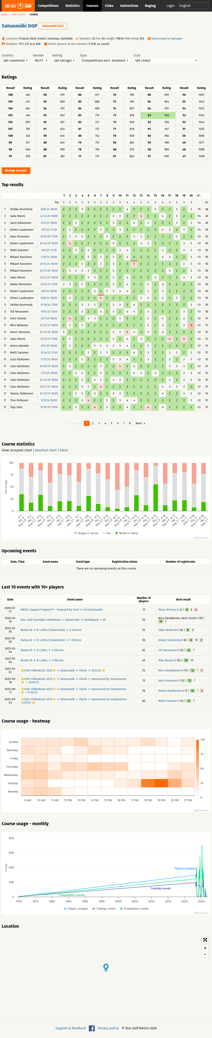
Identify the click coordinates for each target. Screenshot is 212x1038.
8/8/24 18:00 (49, 209)
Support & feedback (70, 1028)
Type (83, 55)
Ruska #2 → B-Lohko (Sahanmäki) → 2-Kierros (51, 630)
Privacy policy (108, 1028)
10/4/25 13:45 (49, 311)
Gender (38, 55)
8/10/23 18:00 (49, 366)
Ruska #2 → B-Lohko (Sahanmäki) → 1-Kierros (51, 640)
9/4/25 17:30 (49, 250)
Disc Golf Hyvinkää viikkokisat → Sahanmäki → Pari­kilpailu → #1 (63, 620)
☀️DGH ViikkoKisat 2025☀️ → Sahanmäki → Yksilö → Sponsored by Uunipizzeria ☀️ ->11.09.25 (73, 690)
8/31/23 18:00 (49, 325)
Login (170, 6)
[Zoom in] (205, 948)
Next (139, 423)
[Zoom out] (205, 954)
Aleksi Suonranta (169, 640)
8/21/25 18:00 (49, 270)
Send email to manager (167, 38)
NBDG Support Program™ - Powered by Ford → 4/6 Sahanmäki (62, 609)
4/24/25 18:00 (49, 216)
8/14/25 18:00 (49, 243)
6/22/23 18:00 (49, 277)
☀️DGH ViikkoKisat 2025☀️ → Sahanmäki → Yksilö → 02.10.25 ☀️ (63, 670)
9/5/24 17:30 (49, 229)
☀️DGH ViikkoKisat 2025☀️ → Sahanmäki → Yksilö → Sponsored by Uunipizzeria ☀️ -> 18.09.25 (73, 680)
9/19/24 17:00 (49, 305)
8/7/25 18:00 (49, 318)
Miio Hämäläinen (169, 670)
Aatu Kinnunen (168, 680)
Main (4, 14)
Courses (92, 6)
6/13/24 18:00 (49, 264)
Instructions (129, 6)
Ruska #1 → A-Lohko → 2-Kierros (42, 650)
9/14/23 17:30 (49, 352)
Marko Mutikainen (170, 691)
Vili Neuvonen (167, 650)
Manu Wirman (167, 609)
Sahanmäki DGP (19, 26)
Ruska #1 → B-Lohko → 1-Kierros (42, 660)
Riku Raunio (166, 660)
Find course (18, 14)
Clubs (109, 6)
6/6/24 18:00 (49, 291)
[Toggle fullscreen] (205, 940)
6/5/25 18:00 (49, 223)
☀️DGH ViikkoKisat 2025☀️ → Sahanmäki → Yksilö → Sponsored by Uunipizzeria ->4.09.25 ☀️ (74, 701)
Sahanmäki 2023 (53, 26)
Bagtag (150, 6)
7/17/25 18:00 (49, 373)
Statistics (72, 6)
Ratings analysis (16, 170)
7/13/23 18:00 (49, 359)
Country (7, 55)
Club (137, 55)
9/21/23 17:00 (49, 284)
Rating (57, 55)
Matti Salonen (167, 701)
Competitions (48, 6)
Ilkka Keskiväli (167, 630)
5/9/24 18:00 (49, 257)
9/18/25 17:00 (49, 236)
